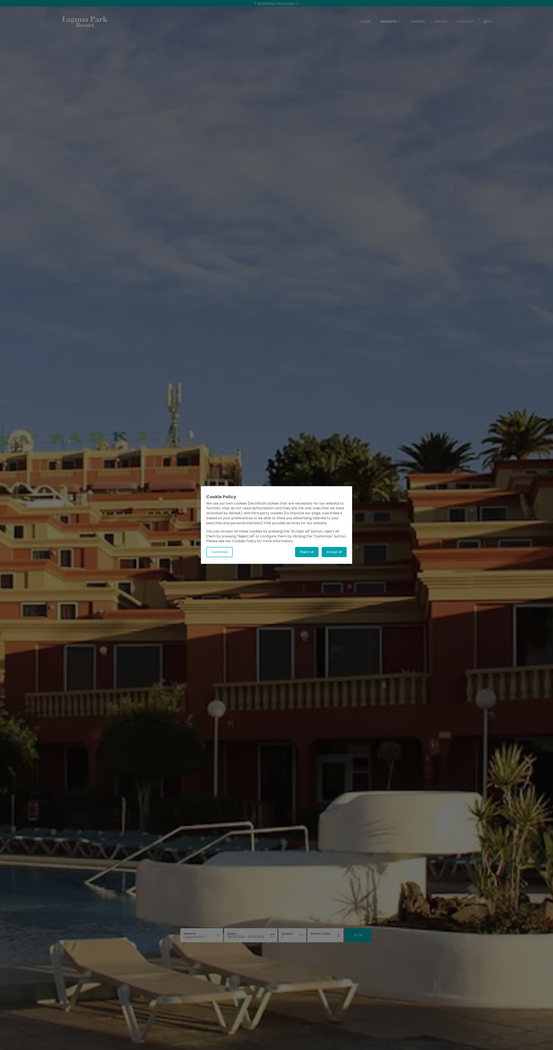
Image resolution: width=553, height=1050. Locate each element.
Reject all (307, 552)
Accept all (334, 552)
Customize (219, 552)
